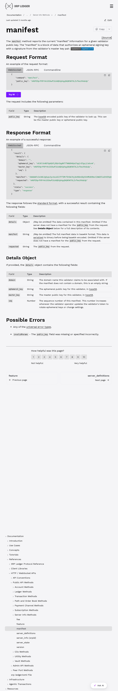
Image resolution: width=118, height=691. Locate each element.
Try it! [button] (12, 94)
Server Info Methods (41, 15)
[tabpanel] (59, 81)
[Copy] (109, 75)
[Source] (107, 37)
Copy (101, 29)
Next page (100, 380)
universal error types (38, 326)
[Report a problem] (105, 75)
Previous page (19, 380)
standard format (47, 203)
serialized (38, 237)
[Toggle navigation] (111, 6)
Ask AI (100, 685)
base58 (42, 116)
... (27, 15)
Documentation (14, 15)
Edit (110, 20)
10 (84, 357)
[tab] (14, 69)
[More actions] (109, 29)
